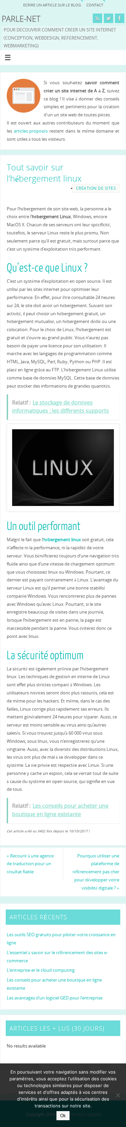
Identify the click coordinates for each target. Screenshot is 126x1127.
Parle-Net (21, 19)
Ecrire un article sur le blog (52, 4)
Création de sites (96, 188)
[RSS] (97, 18)
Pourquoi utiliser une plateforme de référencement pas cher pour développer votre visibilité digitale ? (96, 872)
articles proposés (31, 131)
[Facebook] (119, 18)
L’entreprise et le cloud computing (41, 970)
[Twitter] (108, 18)
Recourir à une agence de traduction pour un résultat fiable (30, 864)
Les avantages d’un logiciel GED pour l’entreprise (54, 998)
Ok (63, 1115)
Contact (94, 4)
